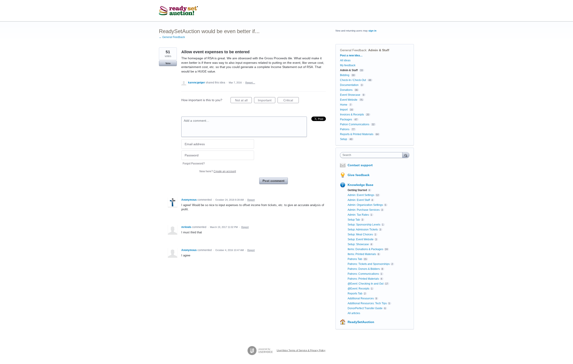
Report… (250, 82)
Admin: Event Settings (361, 195)
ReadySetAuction (361, 322)
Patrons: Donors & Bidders (364, 268)
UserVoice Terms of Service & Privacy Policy (301, 350)
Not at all (243, 100)
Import (344, 109)
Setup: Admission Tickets (363, 229)
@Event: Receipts (358, 288)
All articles (354, 313)
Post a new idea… (351, 55)
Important (266, 100)
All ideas (345, 60)
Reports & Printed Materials (356, 134)
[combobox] (372, 155)
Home (343, 104)
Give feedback (359, 175)
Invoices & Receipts (352, 114)
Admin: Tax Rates (358, 214)
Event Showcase (350, 94)
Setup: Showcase (358, 244)
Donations (346, 90)
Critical (291, 100)
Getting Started (357, 190)
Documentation (349, 85)
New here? (217, 171)
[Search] (405, 155)
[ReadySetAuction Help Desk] (178, 11)
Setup (343, 139)
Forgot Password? (194, 163)
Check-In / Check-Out (353, 80)
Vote (168, 63)
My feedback (347, 65)
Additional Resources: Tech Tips (367, 303)
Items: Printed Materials (362, 254)
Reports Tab (355, 293)
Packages (346, 119)
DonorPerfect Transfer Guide (365, 308)
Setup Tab (354, 219)
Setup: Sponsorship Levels (364, 224)
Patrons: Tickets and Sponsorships (369, 264)
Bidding (344, 75)
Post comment (273, 181)
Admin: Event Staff (359, 200)
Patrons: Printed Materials (363, 278)
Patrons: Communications (363, 273)
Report (251, 199)
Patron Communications (354, 124)
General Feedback (353, 50)
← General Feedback (172, 37)
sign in (372, 30)
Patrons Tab (355, 259)
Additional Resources (361, 298)
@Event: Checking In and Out (365, 283)
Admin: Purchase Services (364, 209)
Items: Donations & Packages (365, 249)
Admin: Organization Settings (365, 204)
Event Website (348, 99)
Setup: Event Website (361, 239)
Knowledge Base (360, 185)
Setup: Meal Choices (360, 234)
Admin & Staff (378, 50)
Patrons (344, 129)
